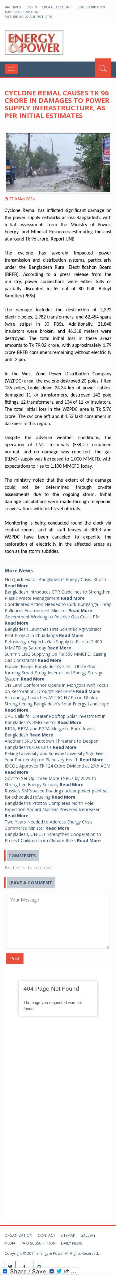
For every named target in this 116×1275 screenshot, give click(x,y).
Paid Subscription (22, 12)
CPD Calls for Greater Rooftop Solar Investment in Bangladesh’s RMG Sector (55, 719)
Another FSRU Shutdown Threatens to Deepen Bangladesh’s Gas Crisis (51, 744)
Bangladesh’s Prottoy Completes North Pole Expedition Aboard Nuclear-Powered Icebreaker (52, 809)
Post (14, 958)
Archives (13, 7)
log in (31, 7)
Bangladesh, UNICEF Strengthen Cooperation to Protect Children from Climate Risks (53, 837)
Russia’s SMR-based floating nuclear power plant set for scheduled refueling (57, 794)
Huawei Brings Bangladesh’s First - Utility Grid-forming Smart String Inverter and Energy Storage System (54, 672)
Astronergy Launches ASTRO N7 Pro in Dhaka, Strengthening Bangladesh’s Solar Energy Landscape (57, 704)
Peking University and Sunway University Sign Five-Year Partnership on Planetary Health (55, 756)
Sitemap (68, 1235)
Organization (18, 1235)
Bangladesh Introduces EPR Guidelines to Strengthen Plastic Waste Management (57, 595)
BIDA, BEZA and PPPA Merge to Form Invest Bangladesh (50, 732)
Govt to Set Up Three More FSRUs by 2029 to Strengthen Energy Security (50, 781)
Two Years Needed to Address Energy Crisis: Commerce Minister (49, 825)
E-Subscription (91, 7)
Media (9, 1243)
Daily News (71, 1243)
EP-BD (34, 42)
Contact (46, 1235)
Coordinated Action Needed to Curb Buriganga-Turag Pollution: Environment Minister (58, 607)
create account (57, 7)
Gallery (88, 1235)
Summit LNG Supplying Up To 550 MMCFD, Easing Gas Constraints (55, 657)
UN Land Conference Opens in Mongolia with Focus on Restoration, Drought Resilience (57, 688)
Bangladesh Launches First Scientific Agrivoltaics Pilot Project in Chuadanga (53, 632)
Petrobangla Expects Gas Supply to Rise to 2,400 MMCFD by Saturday (53, 645)
